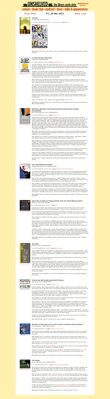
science (53, 328)
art (56, 205)
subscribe (83, 4)
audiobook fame (62, 375)
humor (61, 62)
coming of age (57, 364)
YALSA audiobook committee (63, 384)
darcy (44, 328)
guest (59, 22)
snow (44, 284)
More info (22, 335)
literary (67, 22)
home (26, 9)
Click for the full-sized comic (39, 48)
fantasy (58, 169)
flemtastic (46, 62)
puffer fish (43, 343)
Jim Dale (49, 375)
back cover (81, 211)
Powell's (27, 34)
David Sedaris (69, 99)
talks (76, 9)
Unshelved (50, 4)
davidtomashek (47, 169)
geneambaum (47, 205)
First (27, 13)
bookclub (37, 9)
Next (77, 13)
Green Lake (83, 349)
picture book (59, 248)
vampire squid (53, 343)
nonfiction (55, 115)
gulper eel (59, 351)
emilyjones (46, 364)
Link (33, 22)
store (60, 9)
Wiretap (64, 64)
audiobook (65, 364)
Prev (33, 13)
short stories (64, 169)
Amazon (22, 34)
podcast (50, 9)
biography (56, 62)
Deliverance (68, 75)
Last (83, 13)
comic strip (53, 22)
